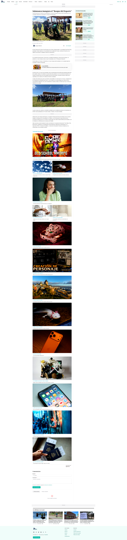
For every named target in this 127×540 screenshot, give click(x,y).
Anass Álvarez (39, 523)
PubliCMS (46, 534)
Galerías (12, 1)
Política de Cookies (76, 534)
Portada (8, 1)
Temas (66, 534)
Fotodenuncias (67, 536)
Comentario (35, 477)
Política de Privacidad (77, 533)
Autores (66, 533)
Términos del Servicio (77, 531)
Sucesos (89, 31)
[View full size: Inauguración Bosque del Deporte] (52, 28)
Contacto (74, 529)
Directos (66, 531)
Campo (89, 17)
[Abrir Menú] (125, 2)
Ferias (52, 1)
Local (89, 39)
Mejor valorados (45, 491)
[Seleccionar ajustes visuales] (123, 1)
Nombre (34, 473)
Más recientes (36, 491)
